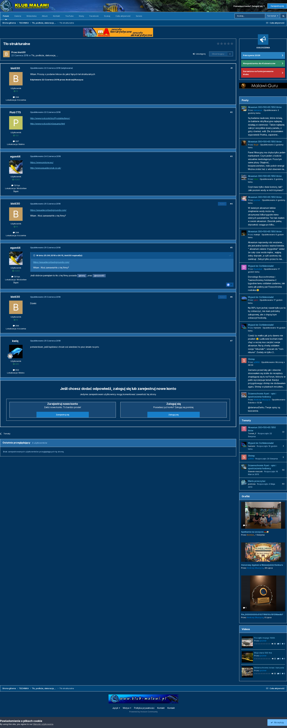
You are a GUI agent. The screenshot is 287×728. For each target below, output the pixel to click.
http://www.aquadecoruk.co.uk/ (45, 168)
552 (17, 370)
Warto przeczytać (256, 481)
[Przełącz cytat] (34, 255)
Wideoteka (31, 16)
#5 (231, 247)
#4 (231, 203)
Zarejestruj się (277, 6)
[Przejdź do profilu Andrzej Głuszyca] (243, 394)
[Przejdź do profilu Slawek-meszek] (243, 466)
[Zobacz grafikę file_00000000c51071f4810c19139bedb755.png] (263, 593)
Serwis (139, 16)
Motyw (126, 708)
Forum (6, 16)
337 (17, 141)
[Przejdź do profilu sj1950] (243, 360)
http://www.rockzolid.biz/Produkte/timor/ (50, 118)
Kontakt (56, 16)
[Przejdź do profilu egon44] (16, 167)
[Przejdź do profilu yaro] (243, 298)
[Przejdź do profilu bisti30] (6, 54)
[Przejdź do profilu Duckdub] (243, 267)
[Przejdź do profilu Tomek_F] (243, 428)
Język (115, 708)
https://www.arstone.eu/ (41, 162)
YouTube (69, 16)
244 (17, 97)
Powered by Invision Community (143, 712)
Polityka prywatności (144, 708)
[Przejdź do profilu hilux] (243, 177)
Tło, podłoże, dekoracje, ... (44, 55)
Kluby (81, 16)
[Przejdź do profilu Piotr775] (16, 123)
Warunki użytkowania (43, 724)
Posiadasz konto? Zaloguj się (248, 6)
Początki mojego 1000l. (264, 638)
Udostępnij (200, 54)
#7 (231, 340)
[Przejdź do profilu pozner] (243, 198)
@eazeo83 (99, 275)
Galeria (17, 16)
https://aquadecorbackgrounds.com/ (48, 210)
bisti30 (68, 255)
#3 (231, 156)
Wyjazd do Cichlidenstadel (261, 266)
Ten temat (271, 16)
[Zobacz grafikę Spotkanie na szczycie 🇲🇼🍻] (263, 515)
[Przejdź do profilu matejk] (243, 232)
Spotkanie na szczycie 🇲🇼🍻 (255, 532)
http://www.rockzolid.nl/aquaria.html (47, 123)
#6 (231, 297)
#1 (232, 68)
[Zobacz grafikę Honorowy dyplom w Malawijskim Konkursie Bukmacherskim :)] (263, 552)
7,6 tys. (16, 185)
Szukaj (107, 16)
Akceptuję (278, 722)
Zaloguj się (173, 414)
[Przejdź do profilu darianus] (243, 108)
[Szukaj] (283, 16)
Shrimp (251, 359)
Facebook (94, 16)
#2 (231, 112)
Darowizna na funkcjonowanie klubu (258, 72)
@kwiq (82, 275)
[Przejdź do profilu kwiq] (16, 351)
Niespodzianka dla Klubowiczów (259, 63)
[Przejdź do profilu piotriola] (243, 482)
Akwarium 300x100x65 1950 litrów (265, 107)
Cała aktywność (123, 16)
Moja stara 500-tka (263, 653)
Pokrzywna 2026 (251, 55)
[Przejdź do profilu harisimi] (243, 326)
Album (45, 16)
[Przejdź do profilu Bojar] (243, 143)
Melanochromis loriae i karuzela (269, 667)
